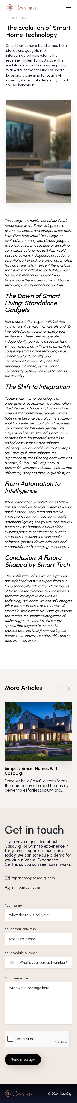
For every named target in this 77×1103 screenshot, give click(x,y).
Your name (13, 905)
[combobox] (13, 962)
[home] (20, 7)
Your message (16, 978)
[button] (68, 7)
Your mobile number (21, 953)
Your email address (20, 929)
